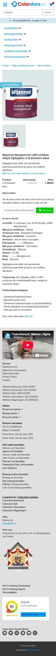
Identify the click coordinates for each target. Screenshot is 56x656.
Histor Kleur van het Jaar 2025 (17, 438)
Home (5, 65)
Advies (6, 405)
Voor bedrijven (9, 468)
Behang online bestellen (15, 474)
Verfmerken (11, 28)
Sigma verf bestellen (12, 451)
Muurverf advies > (11, 417)
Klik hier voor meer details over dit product (23, 173)
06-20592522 (31, 400)
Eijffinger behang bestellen (15, 484)
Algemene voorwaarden (14, 370)
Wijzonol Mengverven (23, 65)
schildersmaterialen (16, 51)
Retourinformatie (10, 373)
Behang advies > (10, 413)
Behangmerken (13, 34)
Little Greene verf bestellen (15, 458)
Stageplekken (9, 523)
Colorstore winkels (28, 497)
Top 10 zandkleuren (12, 426)
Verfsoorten (11, 39)
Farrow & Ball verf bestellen (16, 454)
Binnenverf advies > (12, 409)
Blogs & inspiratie (11, 430)
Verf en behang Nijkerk (13, 589)
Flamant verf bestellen (13, 461)
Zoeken (48, 12)
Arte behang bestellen (13, 481)
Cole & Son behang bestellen (17, 487)
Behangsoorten (13, 45)
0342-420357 (28, 386)
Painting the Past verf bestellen (18, 464)
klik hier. (29, 316)
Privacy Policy (9, 376)
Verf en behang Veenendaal (16, 585)
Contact (6, 380)
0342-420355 (29, 390)
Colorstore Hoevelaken (14, 507)
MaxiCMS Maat (33, 650)
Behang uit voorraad (12, 477)
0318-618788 (23, 393)
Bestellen (47, 210)
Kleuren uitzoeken (12, 423)
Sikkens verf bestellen (13, 448)
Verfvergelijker (9, 592)
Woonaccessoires (15, 56)
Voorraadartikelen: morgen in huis (29, 20)
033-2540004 (31, 396)
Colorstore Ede (10, 503)
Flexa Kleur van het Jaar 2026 (17, 434)
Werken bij (7, 520)
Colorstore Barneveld (13, 500)
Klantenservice (9, 366)
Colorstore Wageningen (14, 510)
